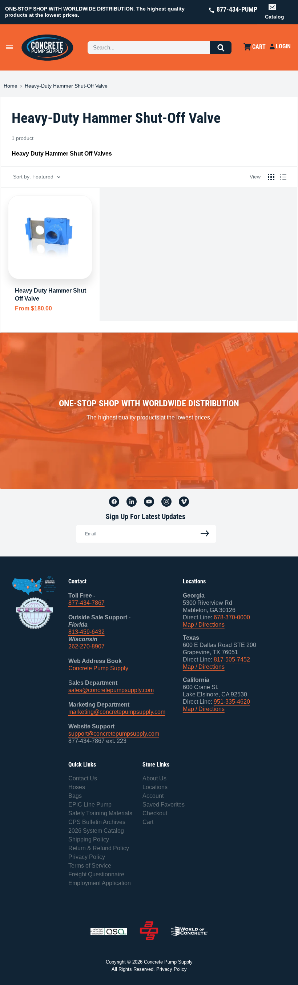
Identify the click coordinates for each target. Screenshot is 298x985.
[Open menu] (9, 47)
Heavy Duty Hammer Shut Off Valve (50, 295)
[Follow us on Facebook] (114, 501)
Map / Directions (204, 625)
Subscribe (203, 534)
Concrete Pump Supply (98, 668)
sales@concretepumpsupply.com (111, 690)
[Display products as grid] (271, 177)
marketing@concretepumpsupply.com (116, 712)
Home (10, 86)
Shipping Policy (88, 839)
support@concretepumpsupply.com (113, 734)
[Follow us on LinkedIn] (131, 501)
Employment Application (99, 883)
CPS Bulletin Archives (96, 822)
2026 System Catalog (96, 831)
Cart (147, 822)
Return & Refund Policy (98, 848)
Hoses (76, 787)
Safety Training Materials (100, 813)
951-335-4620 (232, 702)
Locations (155, 787)
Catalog (274, 17)
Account (153, 796)
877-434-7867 (86, 603)
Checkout (154, 813)
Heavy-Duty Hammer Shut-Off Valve (66, 86)
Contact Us (82, 778)
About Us (154, 778)
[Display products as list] (283, 177)
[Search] (220, 47)
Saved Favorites (163, 804)
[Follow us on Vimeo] (184, 501)
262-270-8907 (86, 646)
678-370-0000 (232, 617)
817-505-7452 (232, 659)
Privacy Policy (86, 857)
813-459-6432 (86, 632)
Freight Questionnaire (96, 874)
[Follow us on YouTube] (149, 501)
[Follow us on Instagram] (166, 501)
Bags (75, 796)
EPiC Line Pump (90, 804)
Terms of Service (89, 866)
